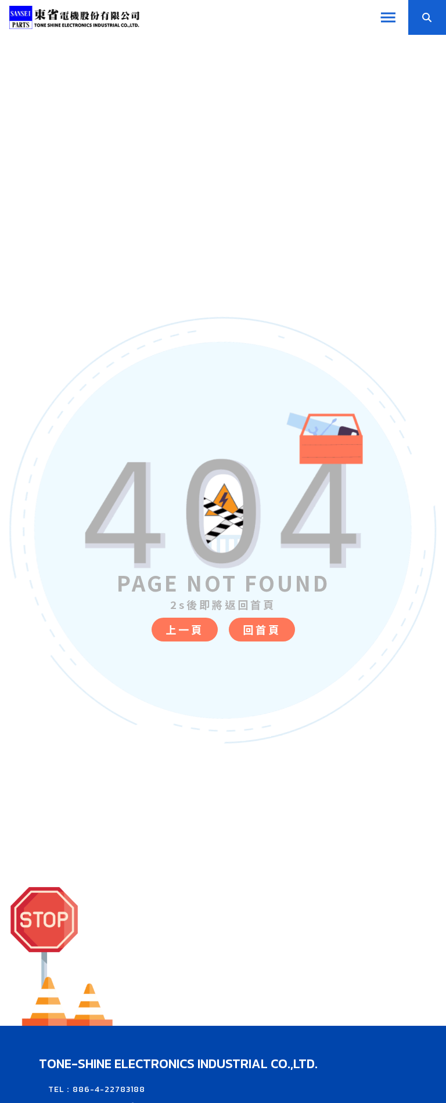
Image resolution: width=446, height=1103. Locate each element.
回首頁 (262, 629)
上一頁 (185, 629)
